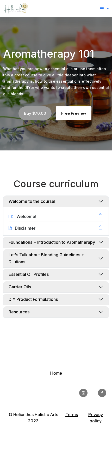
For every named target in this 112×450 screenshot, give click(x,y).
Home (56, 373)
